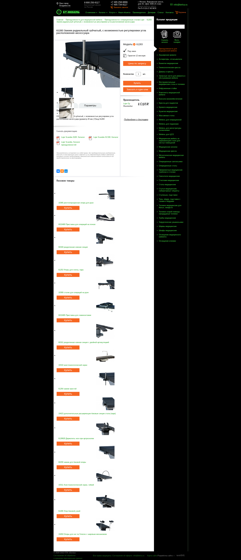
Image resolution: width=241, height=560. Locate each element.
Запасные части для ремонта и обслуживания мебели (172, 77)
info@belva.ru (138, 556)
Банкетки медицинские (168, 63)
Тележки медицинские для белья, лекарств (170, 206)
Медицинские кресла (168, 151)
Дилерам (151, 12)
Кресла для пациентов (168, 103)
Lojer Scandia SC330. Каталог (105, 137)
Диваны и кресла (166, 72)
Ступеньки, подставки (168, 195)
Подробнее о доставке (136, 119)
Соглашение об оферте (122, 556)
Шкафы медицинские (168, 230)
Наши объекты (124, 12)
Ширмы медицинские (168, 226)
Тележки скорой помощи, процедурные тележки (169, 213)
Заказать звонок (121, 7)
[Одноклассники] (62, 171)
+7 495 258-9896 (119, 2)
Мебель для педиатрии (169, 124)
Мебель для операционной (170, 120)
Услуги (112, 12)
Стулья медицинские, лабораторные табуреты (169, 190)
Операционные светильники (170, 161)
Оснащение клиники (167, 241)
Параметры (90, 105)
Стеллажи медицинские (169, 180)
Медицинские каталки (168, 147)
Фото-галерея (176, 41)
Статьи (160, 12)
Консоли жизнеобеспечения (170, 99)
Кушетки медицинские (168, 111)
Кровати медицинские (168, 107)
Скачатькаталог (164, 41)
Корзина (182, 12)
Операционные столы (168, 166)
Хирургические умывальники (171, 222)
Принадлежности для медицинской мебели (84, 20)
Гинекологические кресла (169, 67)
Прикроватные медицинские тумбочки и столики (170, 171)
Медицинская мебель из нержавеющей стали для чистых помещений (169, 140)
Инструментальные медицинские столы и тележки (172, 83)
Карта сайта (152, 556)
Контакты (169, 12)
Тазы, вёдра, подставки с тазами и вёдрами (169, 200)
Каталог (102, 12)
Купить (68, 207)
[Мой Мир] (66, 171)
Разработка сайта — (166, 556)
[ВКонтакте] (58, 171)
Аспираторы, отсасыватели (170, 59)
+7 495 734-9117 (119, 4)
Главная (59, 20)
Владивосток (64, 5)
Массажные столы (166, 116)
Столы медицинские (167, 184)
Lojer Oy (126, 104)
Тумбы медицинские (167, 218)
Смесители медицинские (169, 176)
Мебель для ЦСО (166, 134)
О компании (90, 12)
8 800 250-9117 (92, 2)
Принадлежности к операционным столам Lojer (124, 20)
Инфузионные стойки (168, 88)
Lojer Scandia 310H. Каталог (73, 137)
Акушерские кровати (167, 55)
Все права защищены (102, 556)
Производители (139, 12)
